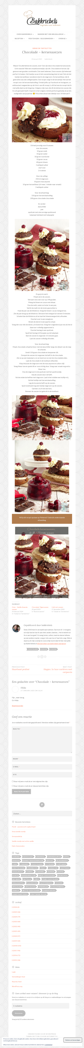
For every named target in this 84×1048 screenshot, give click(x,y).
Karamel (40, 872)
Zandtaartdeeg (20, 894)
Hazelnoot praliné (20, 668)
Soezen (53, 649)
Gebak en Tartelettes (42, 48)
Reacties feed (16, 982)
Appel (66, 857)
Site (15, 774)
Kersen (44, 649)
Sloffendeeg (46, 883)
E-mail (16, 767)
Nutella (27, 879)
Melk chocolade (47, 875)
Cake (14, 864)
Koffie (61, 872)
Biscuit (50, 860)
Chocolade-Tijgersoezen (40, 607)
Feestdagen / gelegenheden (41, 38)
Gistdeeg (65, 868)
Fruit (43, 868)
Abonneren (19, 1013)
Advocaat (28, 857)
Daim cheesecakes (18, 846)
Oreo (36, 879)
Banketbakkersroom (33, 860)
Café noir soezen (57, 607)
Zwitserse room (38, 894)
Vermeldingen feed (18, 977)
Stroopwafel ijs (17, 836)
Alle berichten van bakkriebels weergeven (51, 643)
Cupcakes (61, 864)
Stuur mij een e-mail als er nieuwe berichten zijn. (31, 786)
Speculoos (30, 887)
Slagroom (32, 883)
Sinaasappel (18, 883)
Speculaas (17, 887)
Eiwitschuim (18, 868)
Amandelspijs (54, 857)
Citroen (50, 864)
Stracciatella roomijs (19, 831)
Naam (16, 759)
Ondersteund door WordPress (42, 1034)
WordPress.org (17, 986)
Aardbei (16, 857)
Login (14, 972)
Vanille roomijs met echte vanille (23, 841)
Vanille (15, 890)
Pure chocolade (50, 879)
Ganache (53, 868)
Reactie (17, 729)
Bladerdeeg (62, 860)
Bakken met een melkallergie (51, 34)
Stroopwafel (57, 887)
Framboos (32, 868)
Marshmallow (29, 875)
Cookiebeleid (48, 1045)
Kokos (15, 875)
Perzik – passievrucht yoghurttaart (24, 827)
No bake (16, 879)
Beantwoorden (17, 706)
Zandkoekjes (49, 890)
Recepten (19, 38)
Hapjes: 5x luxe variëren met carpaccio (58, 669)
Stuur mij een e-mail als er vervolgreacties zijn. (31, 781)
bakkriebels (48, 59)
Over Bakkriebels (24, 34)
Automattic (52, 1036)
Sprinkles (43, 887)
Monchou (63, 875)
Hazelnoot (17, 872)
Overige (62, 38)
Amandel (40, 857)
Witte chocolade (31, 890)
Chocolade (33, 649)
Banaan (16, 860)
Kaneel (29, 872)
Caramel (24, 864)
